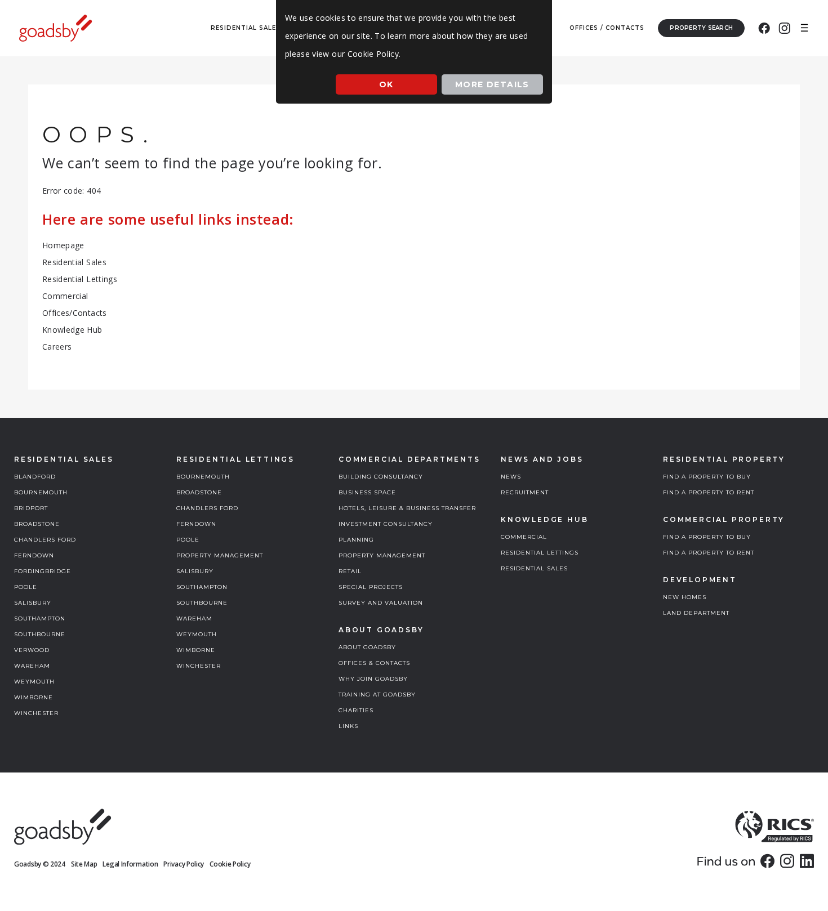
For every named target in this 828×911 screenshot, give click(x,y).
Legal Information (130, 864)
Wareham (32, 665)
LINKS (348, 726)
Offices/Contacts (74, 312)
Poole (25, 587)
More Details (492, 84)
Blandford (35, 476)
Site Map (84, 864)
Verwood (32, 650)
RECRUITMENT (525, 492)
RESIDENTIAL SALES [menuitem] (246, 28)
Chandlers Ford (45, 539)
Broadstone (37, 524)
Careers (57, 346)
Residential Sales (74, 262)
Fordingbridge (42, 571)
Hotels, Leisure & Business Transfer (407, 508)
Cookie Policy (230, 864)
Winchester (36, 713)
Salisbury (32, 602)
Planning (356, 539)
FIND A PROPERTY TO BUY (707, 476)
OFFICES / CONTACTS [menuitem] (606, 28)
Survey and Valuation (381, 602)
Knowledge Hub (72, 329)
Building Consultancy (381, 476)
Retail (350, 571)
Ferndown (34, 555)
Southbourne (39, 634)
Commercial (65, 296)
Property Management (219, 555)
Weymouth (34, 681)
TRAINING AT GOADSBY (377, 694)
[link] (767, 861)
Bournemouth (41, 492)
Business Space (367, 492)
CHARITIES (356, 710)
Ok (386, 84)
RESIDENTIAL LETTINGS (539, 552)
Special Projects (371, 587)
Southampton (39, 618)
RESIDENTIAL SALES (534, 568)
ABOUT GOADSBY (367, 647)
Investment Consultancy (386, 524)
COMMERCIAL (524, 537)
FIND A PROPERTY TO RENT (708, 492)
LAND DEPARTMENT (696, 613)
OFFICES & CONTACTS (374, 663)
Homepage (63, 245)
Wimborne (33, 697)
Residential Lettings (79, 279)
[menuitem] (764, 28)
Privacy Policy (183, 864)
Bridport (31, 508)
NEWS (511, 476)
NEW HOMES (684, 597)
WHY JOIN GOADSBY (373, 678)
